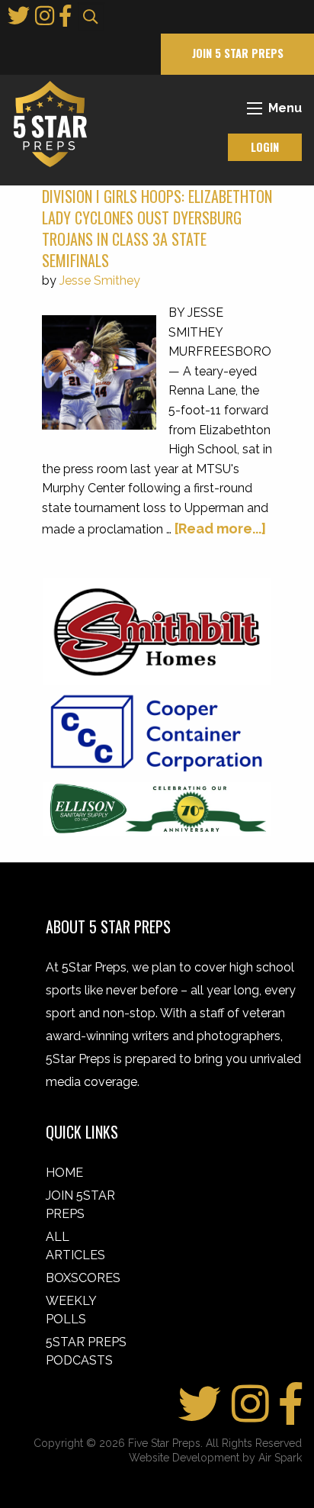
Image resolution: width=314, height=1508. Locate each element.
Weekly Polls (71, 1310)
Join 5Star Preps (80, 1204)
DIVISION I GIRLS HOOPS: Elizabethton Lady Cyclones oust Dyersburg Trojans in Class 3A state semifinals (157, 228)
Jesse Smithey (99, 280)
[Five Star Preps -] (46, 123)
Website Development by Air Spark (215, 1458)
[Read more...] (220, 528)
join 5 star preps (238, 53)
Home (64, 1172)
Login (265, 147)
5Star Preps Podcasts (86, 1351)
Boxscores (83, 1278)
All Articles (75, 1245)
